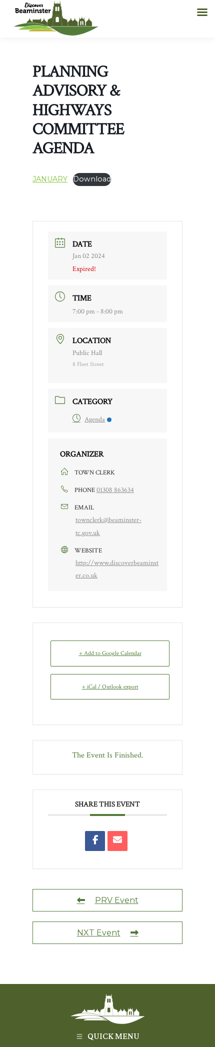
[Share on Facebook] (95, 841)
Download (92, 179)
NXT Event (98, 933)
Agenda (94, 419)
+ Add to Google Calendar (110, 653)
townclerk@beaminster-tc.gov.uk (109, 526)
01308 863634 (115, 490)
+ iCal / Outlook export (110, 686)
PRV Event (116, 900)
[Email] (118, 841)
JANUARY (50, 179)
